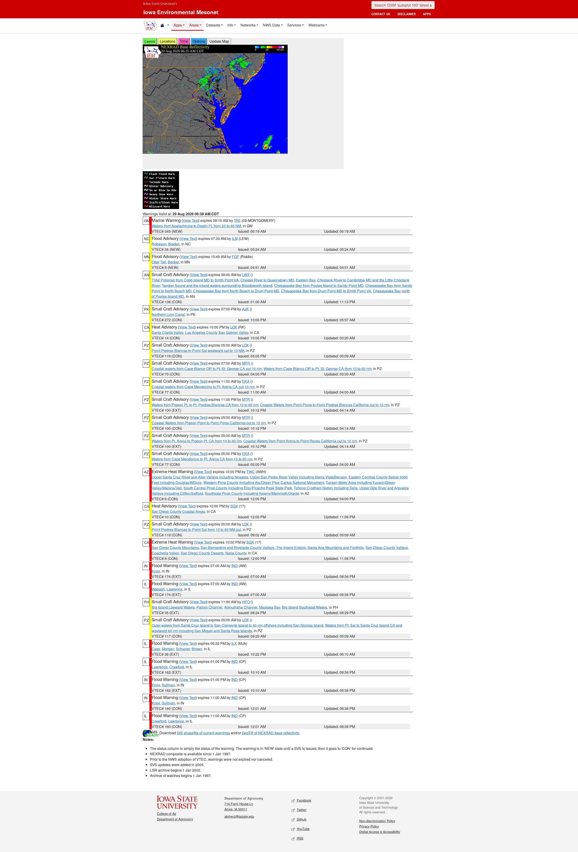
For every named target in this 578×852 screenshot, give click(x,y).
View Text (190, 220)
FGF (235, 256)
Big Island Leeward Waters (173, 607)
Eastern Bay (305, 280)
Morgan (168, 648)
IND (234, 565)
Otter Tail (159, 262)
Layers (149, 41)
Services (294, 25)
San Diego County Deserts (202, 553)
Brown (197, 648)
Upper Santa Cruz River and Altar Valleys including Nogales (200, 477)
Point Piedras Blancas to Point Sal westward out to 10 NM (198, 350)
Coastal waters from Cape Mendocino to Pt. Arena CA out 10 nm (203, 386)
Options (199, 41)
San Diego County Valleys (387, 547)
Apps (178, 25)
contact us (380, 14)
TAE (237, 220)
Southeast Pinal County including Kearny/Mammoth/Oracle (252, 493)
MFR (246, 363)
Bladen (174, 243)
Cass (156, 648)
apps (427, 14)
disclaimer (406, 14)
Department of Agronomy (175, 819)
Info (230, 25)
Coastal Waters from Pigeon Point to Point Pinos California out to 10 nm (209, 422)
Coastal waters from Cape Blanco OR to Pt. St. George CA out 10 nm (207, 368)
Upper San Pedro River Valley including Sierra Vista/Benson (298, 477)
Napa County (235, 553)
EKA (245, 381)
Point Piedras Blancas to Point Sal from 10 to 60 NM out (196, 529)
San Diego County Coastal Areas (178, 511)
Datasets (213, 25)
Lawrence (174, 589)
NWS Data (271, 25)
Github (301, 819)
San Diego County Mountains (175, 547)
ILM (235, 238)
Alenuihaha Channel (240, 607)
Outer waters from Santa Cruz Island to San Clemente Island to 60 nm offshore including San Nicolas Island (237, 625)
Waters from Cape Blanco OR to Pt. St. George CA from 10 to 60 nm (317, 368)
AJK (245, 309)
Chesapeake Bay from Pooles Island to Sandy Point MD (319, 285)
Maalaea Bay (269, 607)
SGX (234, 506)
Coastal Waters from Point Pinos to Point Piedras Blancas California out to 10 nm (324, 404)
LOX (233, 327)
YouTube (303, 828)
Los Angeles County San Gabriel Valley (216, 332)
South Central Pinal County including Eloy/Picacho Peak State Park (238, 488)
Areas (194, 25)
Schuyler (183, 648)
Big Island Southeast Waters (304, 607)
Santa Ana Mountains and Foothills (336, 547)
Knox (156, 571)
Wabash (158, 589)
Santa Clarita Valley (167, 332)
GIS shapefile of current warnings (203, 732)
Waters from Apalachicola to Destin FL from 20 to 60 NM (196, 225)
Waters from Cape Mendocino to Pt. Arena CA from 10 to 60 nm (202, 459)
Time (184, 41)
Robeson (159, 243)
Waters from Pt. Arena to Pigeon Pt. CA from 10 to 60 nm (197, 441)
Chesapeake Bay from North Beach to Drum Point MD (236, 290)
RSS (299, 838)
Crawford (176, 666)
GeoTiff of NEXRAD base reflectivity (270, 732)
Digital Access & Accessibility (379, 831)
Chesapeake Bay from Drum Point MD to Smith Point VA (326, 290)
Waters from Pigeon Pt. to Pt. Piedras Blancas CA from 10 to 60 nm (205, 404)
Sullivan (168, 685)
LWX (246, 274)
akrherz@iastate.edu (239, 816)
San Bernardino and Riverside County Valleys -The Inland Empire (253, 547)
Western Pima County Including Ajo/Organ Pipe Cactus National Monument (263, 482)
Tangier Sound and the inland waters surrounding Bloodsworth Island (217, 285)
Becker (173, 262)
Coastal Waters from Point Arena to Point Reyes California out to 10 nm (300, 441)
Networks (248, 25)
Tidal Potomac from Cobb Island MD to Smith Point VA (195, 280)
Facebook (303, 800)
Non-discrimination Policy (377, 821)
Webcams (316, 25)
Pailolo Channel (209, 607)
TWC (250, 471)
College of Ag (166, 813)
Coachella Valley (165, 553)
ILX (234, 643)
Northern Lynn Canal (168, 314)
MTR (246, 399)
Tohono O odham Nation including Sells (326, 488)
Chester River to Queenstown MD (267, 280)
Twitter (301, 809)
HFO (246, 601)
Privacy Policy (369, 826)
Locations (167, 41)
